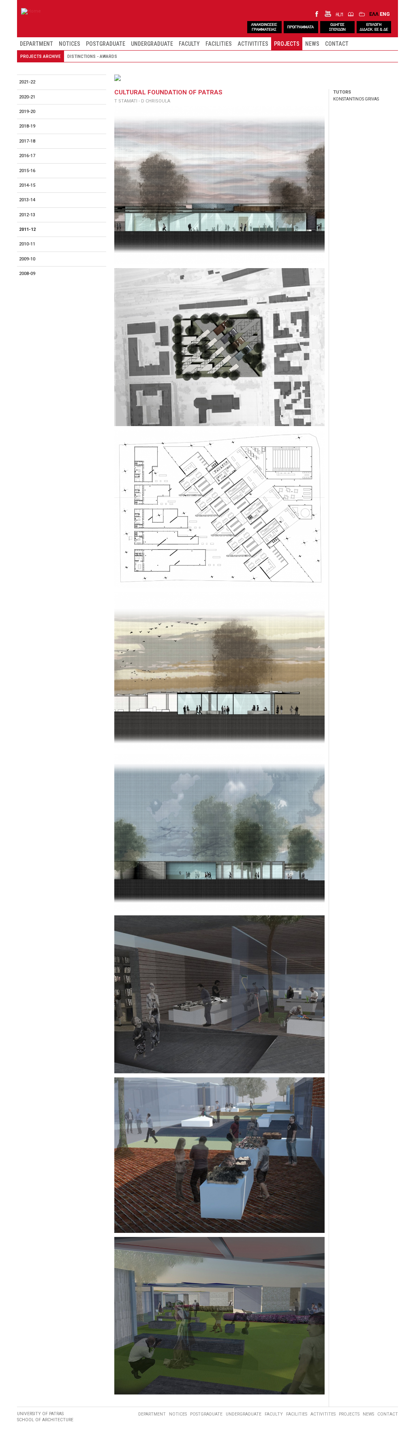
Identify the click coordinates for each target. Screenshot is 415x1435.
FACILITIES (218, 44)
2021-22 (27, 82)
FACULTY (189, 44)
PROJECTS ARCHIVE (40, 56)
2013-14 (27, 200)
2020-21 (27, 97)
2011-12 (27, 229)
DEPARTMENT (36, 44)
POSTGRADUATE (105, 44)
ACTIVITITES (252, 44)
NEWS (312, 44)
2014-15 (27, 185)
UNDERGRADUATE (152, 44)
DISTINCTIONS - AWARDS (92, 56)
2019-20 (27, 111)
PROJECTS (286, 44)
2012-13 (27, 214)
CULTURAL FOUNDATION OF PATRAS (168, 92)
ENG (385, 14)
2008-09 (27, 273)
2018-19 (27, 126)
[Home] (31, 11)
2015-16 (27, 170)
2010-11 (27, 244)
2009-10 (27, 259)
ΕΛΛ (374, 14)
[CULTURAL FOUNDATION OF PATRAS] (219, 185)
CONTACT (337, 44)
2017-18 (27, 141)
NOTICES (69, 44)
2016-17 (27, 155)
